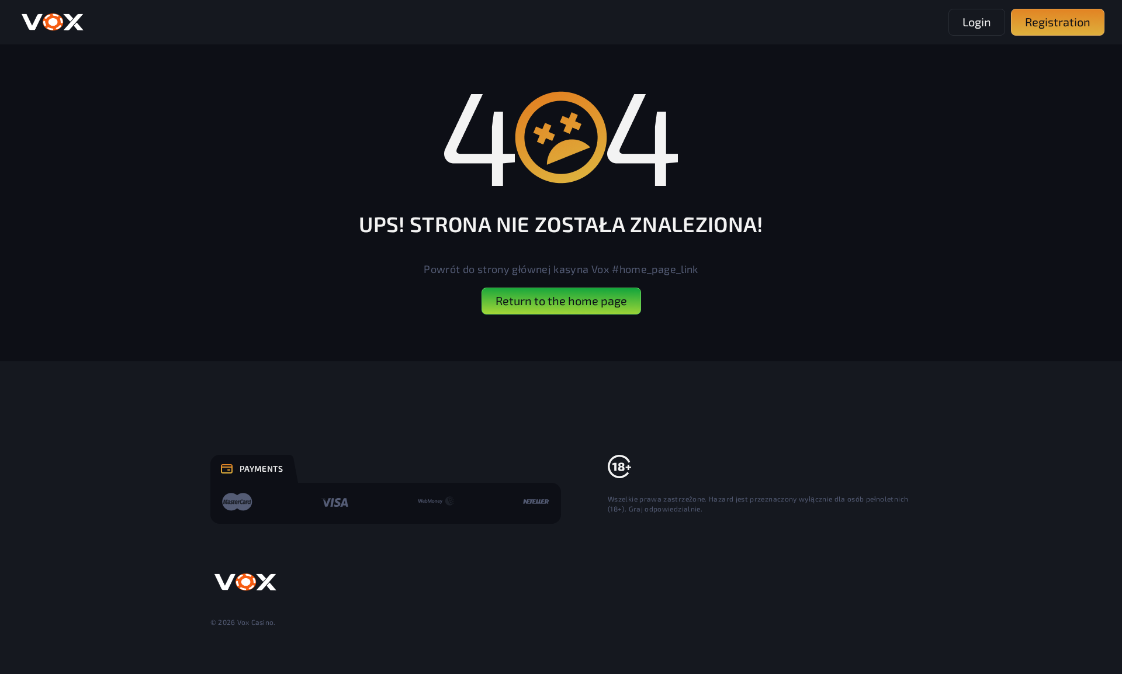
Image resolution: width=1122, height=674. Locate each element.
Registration (1057, 22)
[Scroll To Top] (937, 639)
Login (976, 22)
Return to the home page (561, 300)
